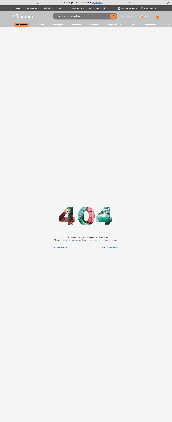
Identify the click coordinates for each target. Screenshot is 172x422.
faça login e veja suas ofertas (78, 2)
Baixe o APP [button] (94, 8)
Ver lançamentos (110, 247)
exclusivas (97, 2)
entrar (145, 16)
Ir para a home (60, 247)
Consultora (32, 8)
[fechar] (168, 2)
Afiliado (47, 8)
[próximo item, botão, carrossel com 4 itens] (129, 2)
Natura (17, 8)
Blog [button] (105, 8)
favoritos (130, 16)
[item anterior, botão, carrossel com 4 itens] (37, 2)
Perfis (60, 8)
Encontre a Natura (129, 8)
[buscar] (113, 16)
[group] (83, 2)
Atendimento (76, 8)
